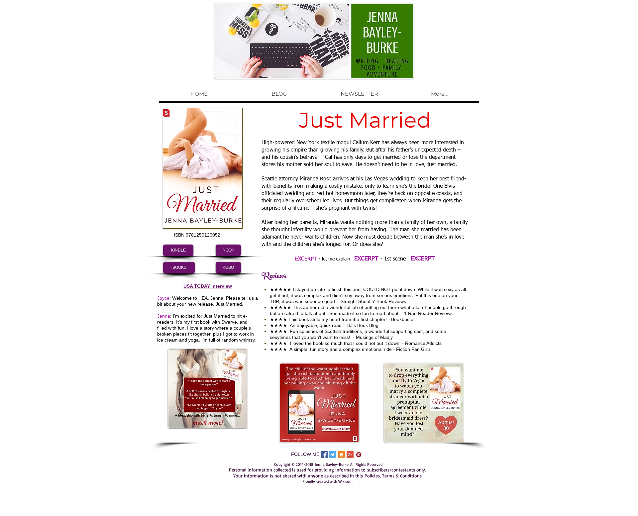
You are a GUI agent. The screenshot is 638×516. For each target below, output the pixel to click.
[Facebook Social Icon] (324, 454)
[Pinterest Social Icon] (358, 454)
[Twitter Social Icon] (332, 454)
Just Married (229, 304)
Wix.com (345, 481)
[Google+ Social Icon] (350, 454)
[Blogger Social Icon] (341, 454)
